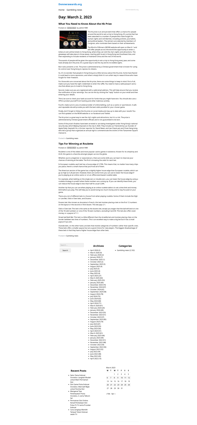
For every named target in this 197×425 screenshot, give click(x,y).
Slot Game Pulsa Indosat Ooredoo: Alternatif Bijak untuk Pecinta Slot (80, 386)
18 (125, 381)
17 (122, 381)
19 (129, 381)
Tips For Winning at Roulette (75, 143)
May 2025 (94, 273)
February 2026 (95, 255)
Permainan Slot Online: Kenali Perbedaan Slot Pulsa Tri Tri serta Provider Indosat (80, 404)
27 (108, 388)
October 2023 (95, 317)
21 (111, 385)
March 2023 (94, 333)
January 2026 (95, 257)
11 (125, 378)
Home (61, 9)
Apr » (113, 394)
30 (118, 388)
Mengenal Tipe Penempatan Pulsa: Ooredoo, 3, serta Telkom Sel (80, 394)
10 (122, 378)
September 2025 (96, 264)
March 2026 (94, 253)
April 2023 (94, 331)
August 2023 (95, 322)
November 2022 (96, 342)
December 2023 (96, 312)
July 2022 (93, 351)
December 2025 (96, 259)
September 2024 (96, 292)
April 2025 (94, 276)
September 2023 (96, 319)
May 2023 (94, 328)
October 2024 (95, 289)
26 (129, 385)
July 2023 (93, 324)
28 (111, 388)
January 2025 (95, 282)
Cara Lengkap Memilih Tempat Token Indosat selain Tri (79, 412)
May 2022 (94, 356)
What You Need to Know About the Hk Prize (85, 23)
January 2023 (95, 338)
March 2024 (94, 305)
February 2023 (95, 335)
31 (122, 388)
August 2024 (95, 294)
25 (125, 385)
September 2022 (96, 347)
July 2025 (93, 269)
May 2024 (94, 301)
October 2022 (95, 345)
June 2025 (94, 271)
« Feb (108, 394)
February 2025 (95, 280)
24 (122, 385)
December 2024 (96, 285)
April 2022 (94, 358)
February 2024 (95, 308)
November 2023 (96, 315)
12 (129, 378)
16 (118, 381)
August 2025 (95, 266)
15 (115, 381)
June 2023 (94, 326)
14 (111, 381)
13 (108, 381)
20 (108, 385)
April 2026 (94, 250)
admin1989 (83, 28)
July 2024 (93, 296)
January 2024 (95, 310)
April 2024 (94, 303)
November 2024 (96, 287)
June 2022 (94, 354)
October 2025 (95, 262)
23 (118, 385)
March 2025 (94, 278)
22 (115, 385)
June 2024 (94, 298)
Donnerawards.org (70, 4)
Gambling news (74, 9)
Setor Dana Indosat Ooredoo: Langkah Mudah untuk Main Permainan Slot (80, 378)
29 (115, 388)
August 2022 (95, 349)
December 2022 (96, 340)
